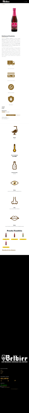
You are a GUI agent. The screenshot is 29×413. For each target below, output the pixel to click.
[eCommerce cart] (26, 1)
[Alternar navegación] (24, 1)
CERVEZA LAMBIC (14, 239)
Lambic (4, 4)
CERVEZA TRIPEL (23, 239)
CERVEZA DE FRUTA (6, 239)
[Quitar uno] (2, 115)
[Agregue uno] (5, 115)
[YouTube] (15, 389)
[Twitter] (17, 389)
